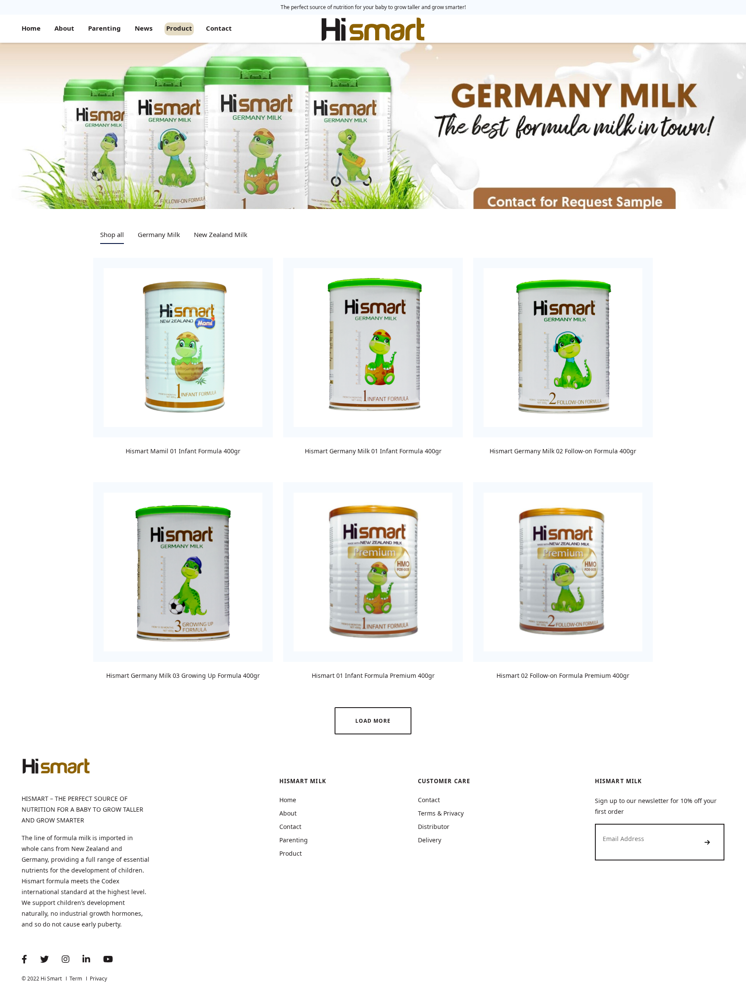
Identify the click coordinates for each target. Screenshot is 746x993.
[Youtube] (108, 960)
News (143, 28)
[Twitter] (44, 960)
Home (31, 28)
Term (76, 978)
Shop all (112, 234)
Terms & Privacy (441, 813)
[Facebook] (24, 960)
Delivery (429, 840)
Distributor (433, 826)
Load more (373, 720)
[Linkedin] (86, 960)
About (64, 28)
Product (179, 28)
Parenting (104, 28)
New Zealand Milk (220, 234)
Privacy (98, 978)
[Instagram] (66, 960)
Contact (219, 28)
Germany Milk (159, 234)
